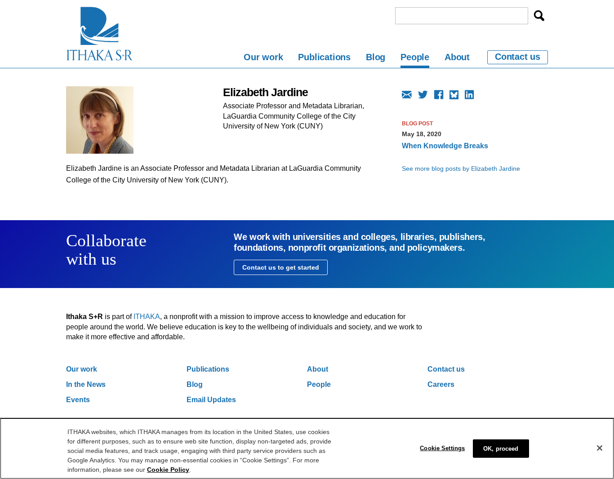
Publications (324, 57)
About (457, 57)
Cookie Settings (442, 447)
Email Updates (211, 400)
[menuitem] (263, 58)
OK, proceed (500, 448)
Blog (375, 57)
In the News (86, 384)
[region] (307, 448)
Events (78, 400)
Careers (440, 384)
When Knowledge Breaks (445, 146)
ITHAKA (146, 316)
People (414, 57)
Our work (263, 57)
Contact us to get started (280, 267)
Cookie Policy (168, 469)
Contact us (517, 56)
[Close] (600, 448)
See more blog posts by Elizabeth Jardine (461, 168)
